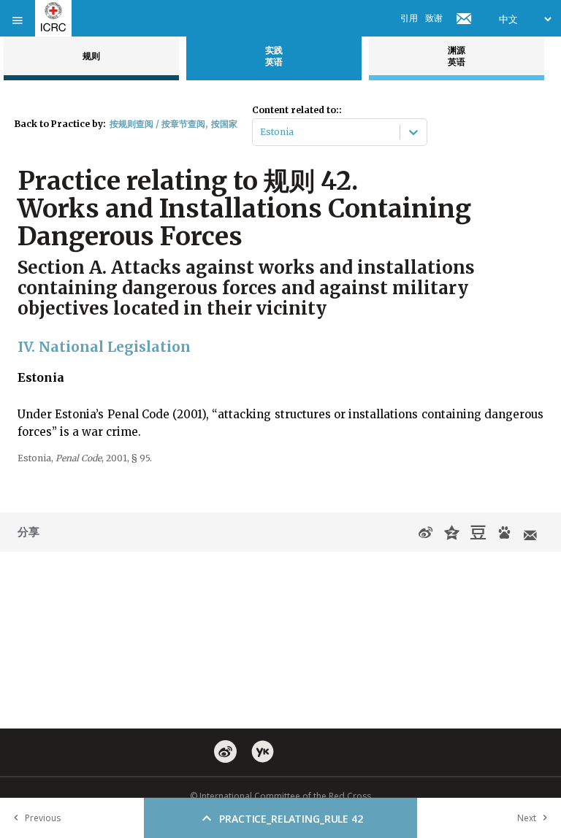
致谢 (434, 17)
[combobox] (261, 132)
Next (526, 818)
